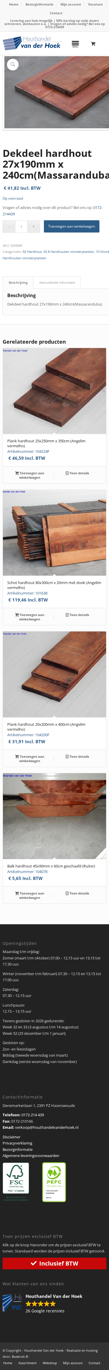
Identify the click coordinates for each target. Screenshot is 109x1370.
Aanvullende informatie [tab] (57, 282)
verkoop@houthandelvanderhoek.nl (46, 1127)
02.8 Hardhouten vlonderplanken (69, 251)
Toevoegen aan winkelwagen (71, 226)
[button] (45, 1304)
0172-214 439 (33, 1114)
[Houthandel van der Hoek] (32, 43)
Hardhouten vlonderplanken (24, 258)
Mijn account (70, 4)
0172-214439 (54, 27)
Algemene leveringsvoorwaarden (31, 1155)
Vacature (95, 4)
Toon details (79, 473)
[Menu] (75, 43)
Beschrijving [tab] (18, 282)
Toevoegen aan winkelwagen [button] (31, 475)
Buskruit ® (20, 1356)
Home (14, 4)
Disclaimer (11, 1137)
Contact (56, 13)
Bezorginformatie (39, 4)
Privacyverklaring (17, 1143)
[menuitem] (14, 4)
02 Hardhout (32, 251)
